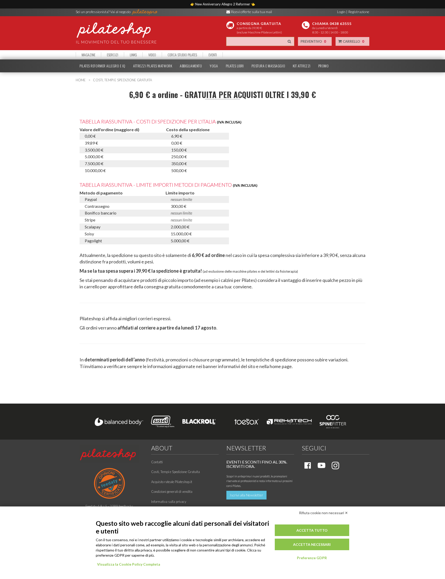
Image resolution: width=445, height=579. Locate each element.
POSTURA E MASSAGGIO (268, 65)
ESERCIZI (112, 54)
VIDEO (152, 54)
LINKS (133, 54)
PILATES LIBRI (235, 65)
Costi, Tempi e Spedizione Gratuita (175, 472)
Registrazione (358, 12)
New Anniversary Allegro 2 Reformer (223, 4)
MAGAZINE (88, 54)
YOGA (214, 65)
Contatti (157, 462)
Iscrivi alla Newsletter (246, 495)
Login (341, 12)
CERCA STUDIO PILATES (182, 54)
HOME (81, 80)
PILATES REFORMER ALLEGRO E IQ (102, 65)
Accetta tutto (312, 530)
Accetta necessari (312, 544)
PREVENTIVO (313, 41)
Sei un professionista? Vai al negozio (104, 12)
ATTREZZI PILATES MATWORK (152, 65)
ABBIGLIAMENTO (191, 65)
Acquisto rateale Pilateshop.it (171, 482)
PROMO (323, 65)
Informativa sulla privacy (168, 502)
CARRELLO (353, 41)
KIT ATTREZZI (302, 65)
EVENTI (213, 54)
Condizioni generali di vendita (171, 491)
